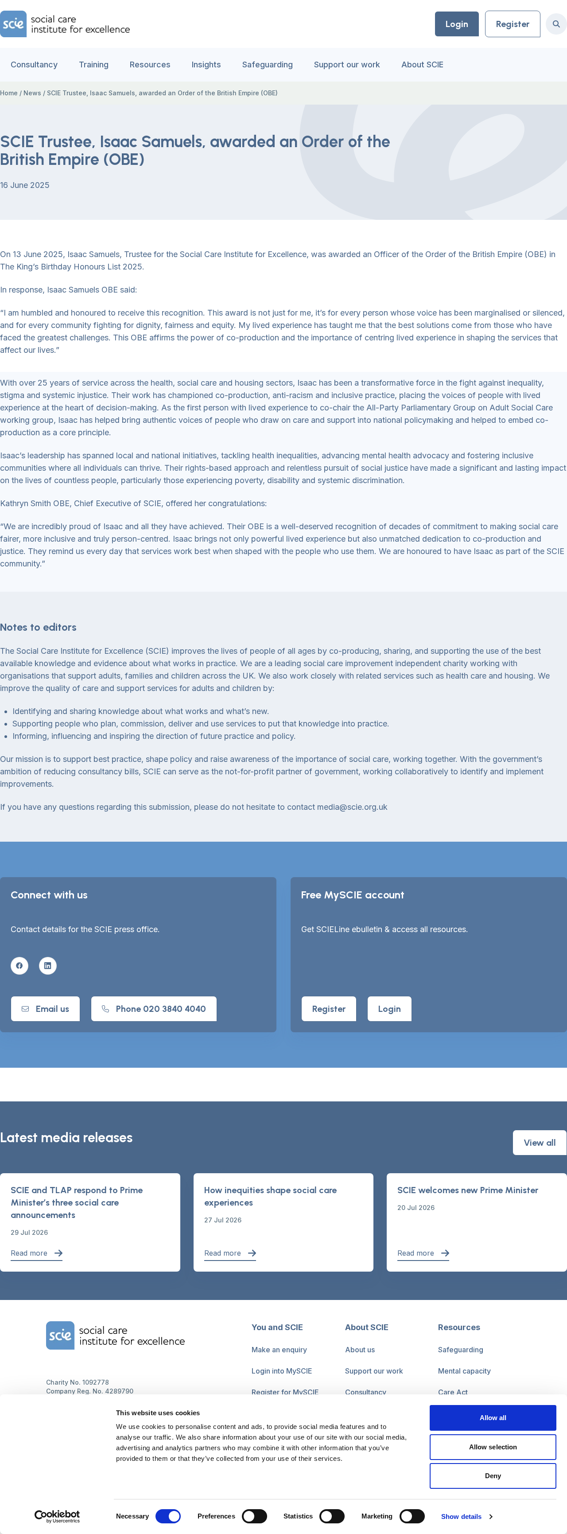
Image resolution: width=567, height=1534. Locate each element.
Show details (461, 1516)
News (32, 93)
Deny (493, 1475)
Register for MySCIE (285, 1392)
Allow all (493, 1417)
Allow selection (493, 1447)
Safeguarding (267, 64)
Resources (150, 64)
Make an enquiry (279, 1349)
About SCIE (422, 64)
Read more (29, 1253)
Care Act (453, 1392)
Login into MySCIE (282, 1370)
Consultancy (34, 64)
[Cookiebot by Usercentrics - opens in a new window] (57, 1516)
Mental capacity (464, 1370)
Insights (206, 64)
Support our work (347, 64)
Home (9, 93)
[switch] (254, 1516)
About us (360, 1349)
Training (94, 64)
